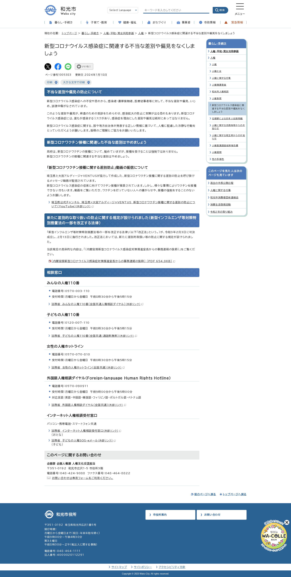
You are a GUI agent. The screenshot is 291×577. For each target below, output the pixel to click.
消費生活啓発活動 (220, 204)
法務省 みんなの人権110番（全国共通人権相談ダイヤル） (96, 304)
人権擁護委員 (219, 85)
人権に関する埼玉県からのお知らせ (228, 137)
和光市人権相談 (220, 92)
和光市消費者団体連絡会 (224, 197)
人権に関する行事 (221, 78)
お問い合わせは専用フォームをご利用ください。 (82, 478)
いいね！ (86, 66)
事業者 (186, 22)
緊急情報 (237, 22)
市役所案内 (160, 514)
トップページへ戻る (235, 494)
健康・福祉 (129, 22)
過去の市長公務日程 (221, 183)
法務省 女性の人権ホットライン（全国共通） (87, 367)
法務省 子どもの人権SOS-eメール (82, 440)
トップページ (69, 33)
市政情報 (210, 22)
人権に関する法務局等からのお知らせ (228, 127)
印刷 (49, 82)
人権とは (216, 71)
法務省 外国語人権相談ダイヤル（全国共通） (87, 405)
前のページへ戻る (205, 494)
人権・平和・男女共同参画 (118, 33)
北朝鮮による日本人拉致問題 (227, 118)
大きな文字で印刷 (74, 82)
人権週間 (217, 152)
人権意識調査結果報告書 (225, 145)
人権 (141, 33)
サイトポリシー (143, 567)
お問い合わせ (212, 514)
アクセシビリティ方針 (172, 567)
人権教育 (217, 98)
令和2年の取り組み (221, 212)
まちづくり (159, 22)
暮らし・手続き (64, 22)
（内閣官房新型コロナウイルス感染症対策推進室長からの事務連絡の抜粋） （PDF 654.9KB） (112, 261)
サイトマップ (119, 567)
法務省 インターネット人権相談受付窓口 (85, 430)
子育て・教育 (99, 22)
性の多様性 (218, 159)
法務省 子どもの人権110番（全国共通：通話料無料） (93, 335)
